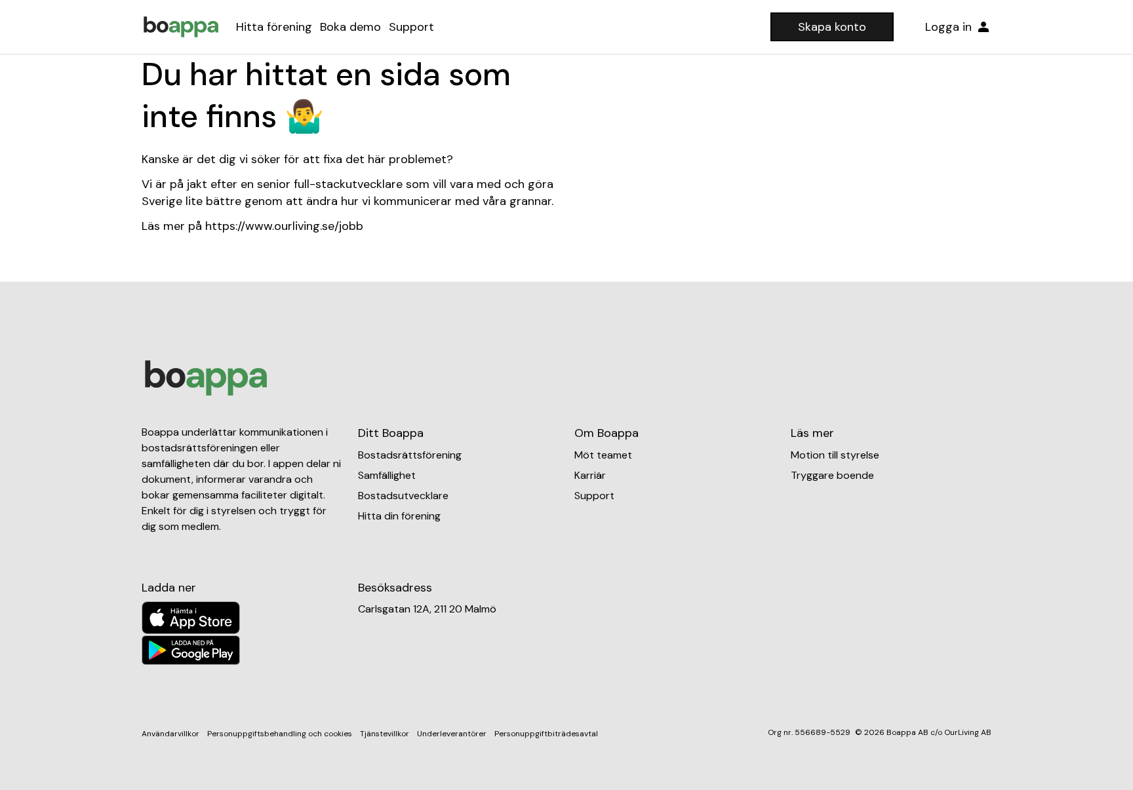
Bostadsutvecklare (403, 495)
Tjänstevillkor (384, 733)
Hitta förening (274, 27)
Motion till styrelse (835, 455)
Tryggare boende (832, 475)
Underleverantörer (452, 733)
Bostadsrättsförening (410, 455)
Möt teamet (603, 455)
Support (411, 27)
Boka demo (350, 27)
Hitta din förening (399, 516)
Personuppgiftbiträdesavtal (546, 733)
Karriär (590, 475)
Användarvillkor (170, 733)
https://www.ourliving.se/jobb (284, 226)
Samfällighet (387, 475)
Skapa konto (832, 27)
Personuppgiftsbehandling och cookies (279, 733)
